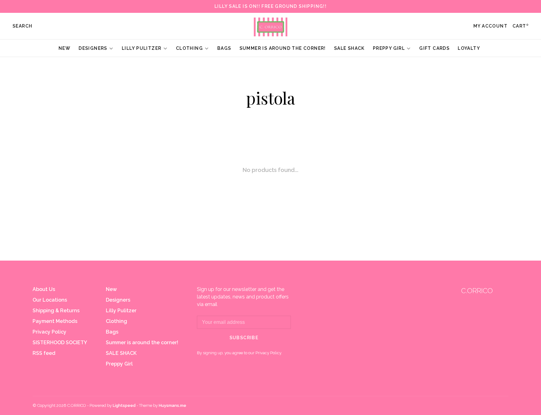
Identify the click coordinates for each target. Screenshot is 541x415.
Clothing (189, 48)
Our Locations (50, 300)
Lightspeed (124, 405)
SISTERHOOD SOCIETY (60, 342)
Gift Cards (434, 48)
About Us (44, 289)
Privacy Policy (49, 332)
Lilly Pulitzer (142, 48)
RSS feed (44, 353)
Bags (224, 48)
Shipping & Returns (56, 311)
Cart (520, 26)
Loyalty (469, 48)
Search (22, 26)
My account (490, 26)
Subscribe (244, 337)
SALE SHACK (349, 48)
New (64, 48)
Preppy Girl (389, 48)
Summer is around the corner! (283, 48)
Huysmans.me (172, 405)
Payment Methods (55, 321)
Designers (93, 48)
